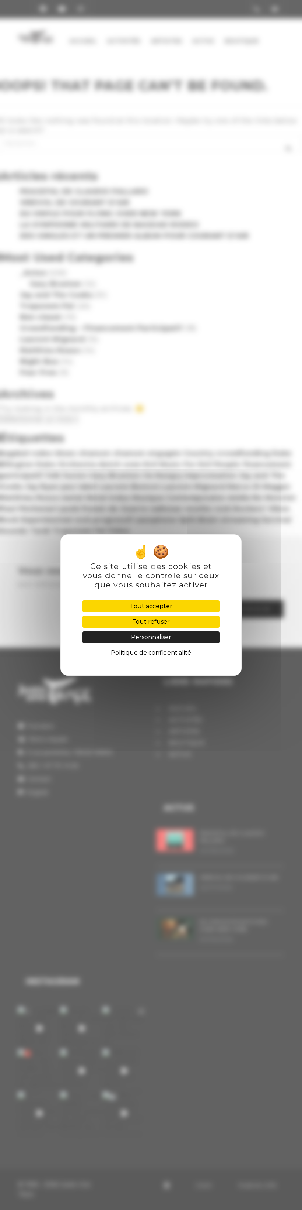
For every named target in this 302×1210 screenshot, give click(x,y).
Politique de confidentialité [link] (151, 652)
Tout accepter (151, 606)
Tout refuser (151, 621)
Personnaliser (151, 637)
